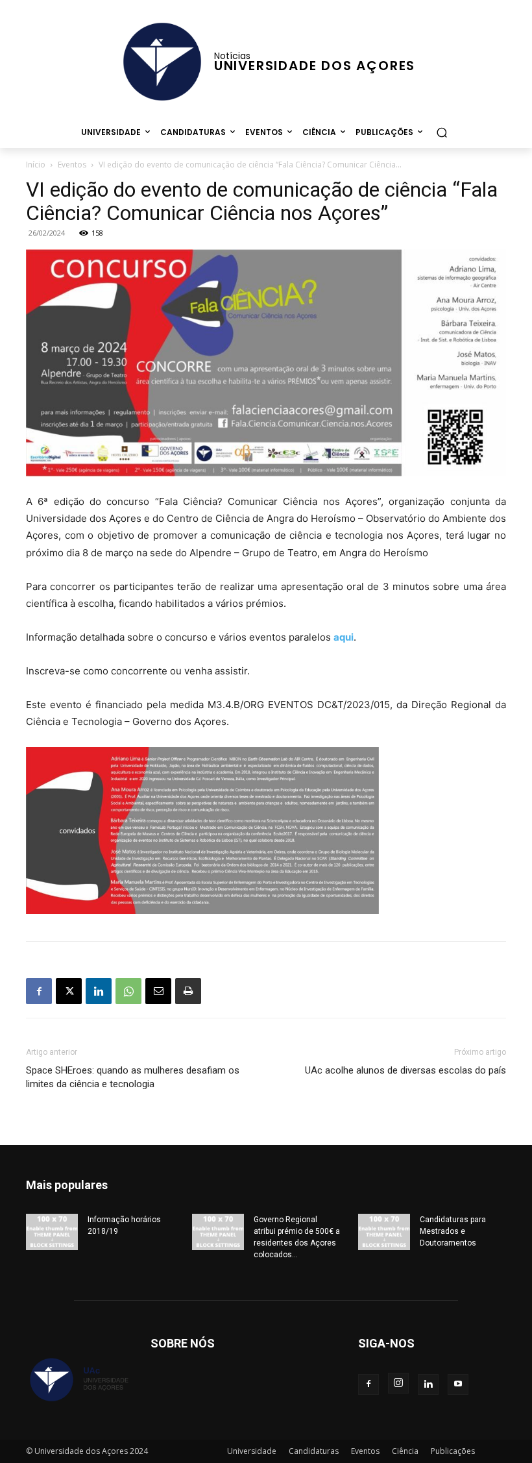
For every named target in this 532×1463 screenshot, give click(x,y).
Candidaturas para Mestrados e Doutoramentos (453, 1231)
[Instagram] (398, 1383)
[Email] (158, 991)
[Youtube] (458, 1384)
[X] (69, 991)
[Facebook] (39, 991)
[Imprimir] (188, 991)
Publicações (453, 1451)
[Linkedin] (99, 991)
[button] (441, 132)
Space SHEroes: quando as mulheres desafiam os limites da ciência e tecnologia (132, 1077)
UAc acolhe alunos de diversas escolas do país (405, 1070)
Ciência (405, 1451)
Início (35, 164)
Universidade (251, 1451)
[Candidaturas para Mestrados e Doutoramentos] (384, 1232)
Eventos (72, 164)
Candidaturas (314, 1451)
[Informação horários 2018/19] (52, 1232)
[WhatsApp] (128, 991)
